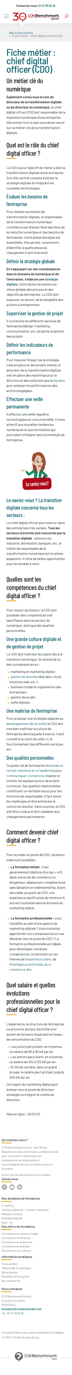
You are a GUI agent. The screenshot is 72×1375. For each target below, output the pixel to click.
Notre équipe (9, 1272)
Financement (10, 1263)
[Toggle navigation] (6, 16)
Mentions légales (54, 1332)
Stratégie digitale (12, 1218)
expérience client (38, 959)
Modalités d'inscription (16, 1276)
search (66, 16)
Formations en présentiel (17, 1242)
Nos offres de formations (18, 1226)
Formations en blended (16, 1246)
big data (59, 380)
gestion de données (25, 677)
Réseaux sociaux (12, 1214)
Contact (6, 1332)
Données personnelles (30, 1332)
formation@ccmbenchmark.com (22, 1309)
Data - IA (7, 1222)
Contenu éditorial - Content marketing (25, 1209)
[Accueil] (36, 18)
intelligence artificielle (27, 964)
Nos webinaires (11, 1280)
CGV (14, 1332)
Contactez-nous (26, 5)
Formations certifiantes (16, 1238)
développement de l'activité (26, 724)
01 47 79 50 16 (46, 5)
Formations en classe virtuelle (20, 1233)
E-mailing (7, 1205)
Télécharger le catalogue (16, 1268)
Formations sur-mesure (16, 1250)
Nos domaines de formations (21, 1198)
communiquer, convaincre (25, 776)
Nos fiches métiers (21, 33)
